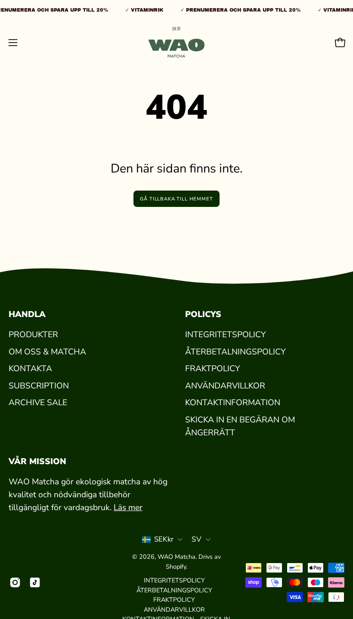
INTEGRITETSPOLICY (225, 334)
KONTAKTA (30, 368)
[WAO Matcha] (176, 43)
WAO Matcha (176, 556)
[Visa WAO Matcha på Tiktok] (34, 582)
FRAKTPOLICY (212, 368)
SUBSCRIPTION (39, 385)
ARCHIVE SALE (38, 403)
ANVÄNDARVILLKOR (225, 385)
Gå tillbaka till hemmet (176, 199)
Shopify (176, 566)
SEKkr (164, 539)
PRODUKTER (33, 334)
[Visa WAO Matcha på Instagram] (15, 582)
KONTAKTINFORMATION (232, 403)
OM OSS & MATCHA (47, 351)
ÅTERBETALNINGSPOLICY (235, 351)
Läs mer (128, 507)
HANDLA (27, 314)
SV (196, 539)
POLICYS (203, 314)
